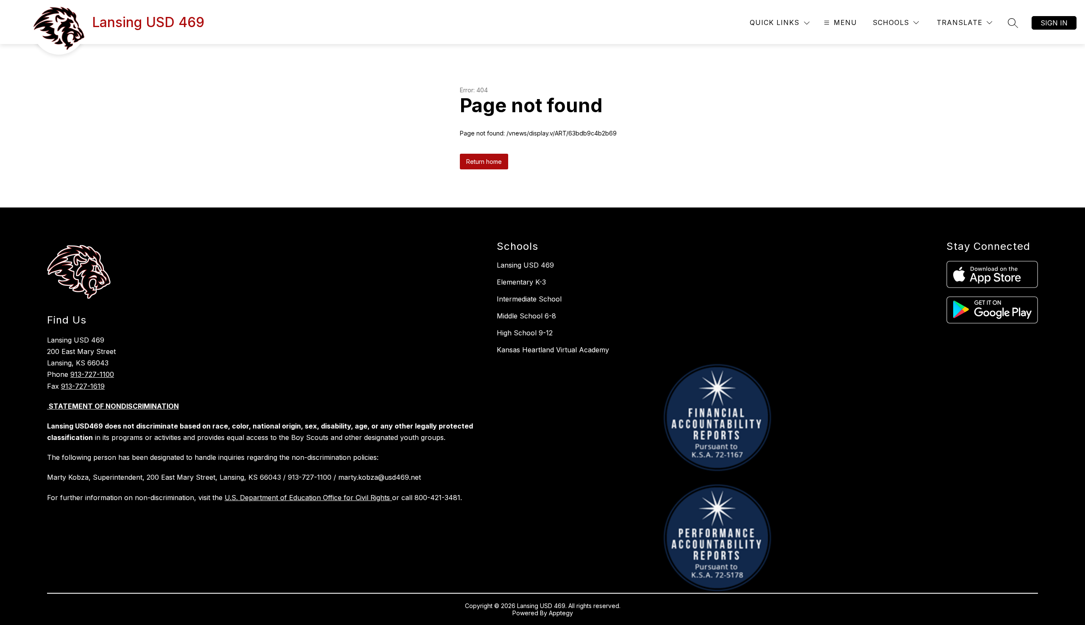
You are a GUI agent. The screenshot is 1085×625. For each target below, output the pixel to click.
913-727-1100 (92, 374)
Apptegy (561, 613)
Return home (484, 161)
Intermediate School (529, 299)
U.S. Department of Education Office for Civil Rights (308, 497)
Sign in (1054, 23)
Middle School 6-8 (526, 316)
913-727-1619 (83, 386)
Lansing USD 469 (525, 265)
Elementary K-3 (521, 282)
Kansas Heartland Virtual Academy (553, 350)
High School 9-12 (525, 333)
